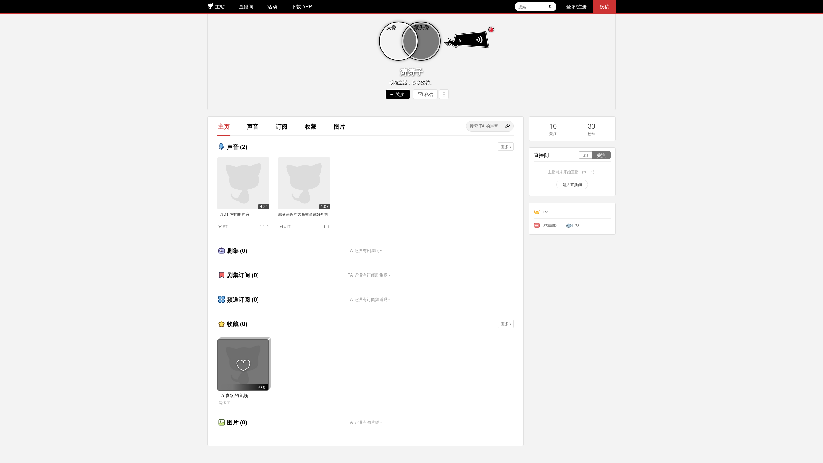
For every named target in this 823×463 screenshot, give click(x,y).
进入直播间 (572, 184)
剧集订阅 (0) (243, 275)
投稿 (604, 6)
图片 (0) (237, 422)
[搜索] (508, 126)
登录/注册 (576, 6)
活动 (272, 6)
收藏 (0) (237, 324)
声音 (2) (237, 146)
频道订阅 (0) (243, 299)
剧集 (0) (237, 250)
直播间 (246, 6)
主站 (220, 6)
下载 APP (301, 6)
